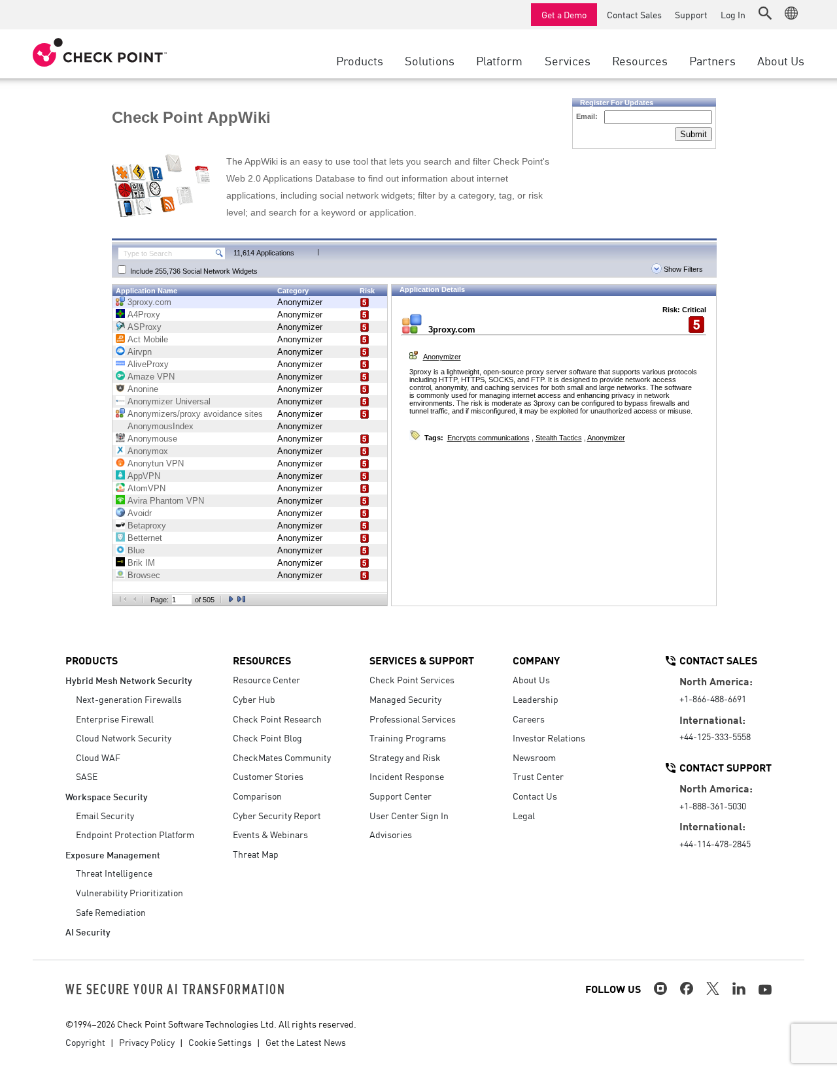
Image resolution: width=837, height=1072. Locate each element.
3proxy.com (149, 302)
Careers (529, 718)
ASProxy (145, 327)
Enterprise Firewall (115, 718)
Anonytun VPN (156, 463)
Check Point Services (411, 679)
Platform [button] (499, 60)
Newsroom (534, 757)
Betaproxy (147, 525)
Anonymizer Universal (169, 401)
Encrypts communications (488, 438)
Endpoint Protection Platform (135, 834)
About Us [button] (780, 60)
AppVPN (144, 476)
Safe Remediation (111, 911)
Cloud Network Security (123, 737)
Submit (693, 134)
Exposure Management (112, 854)
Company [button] (536, 660)
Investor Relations (549, 737)
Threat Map (256, 853)
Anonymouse (152, 439)
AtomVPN (146, 488)
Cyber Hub (254, 699)
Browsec (144, 575)
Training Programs (407, 737)
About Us (531, 679)
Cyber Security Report (277, 815)
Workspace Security (106, 796)
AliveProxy (148, 364)
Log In (733, 14)
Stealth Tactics (559, 438)
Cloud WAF (98, 757)
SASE (86, 776)
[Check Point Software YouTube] (765, 989)
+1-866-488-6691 (712, 698)
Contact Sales (634, 14)
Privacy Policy (147, 1041)
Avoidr (140, 513)
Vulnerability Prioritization (129, 892)
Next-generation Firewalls (129, 699)
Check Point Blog (267, 737)
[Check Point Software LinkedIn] (738, 988)
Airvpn (140, 352)
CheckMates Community (282, 757)
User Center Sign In (409, 815)
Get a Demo (564, 14)
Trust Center (538, 776)
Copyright (85, 1041)
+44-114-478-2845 (715, 843)
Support (691, 14)
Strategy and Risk (405, 757)
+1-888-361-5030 (712, 805)
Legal (524, 815)
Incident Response (406, 776)
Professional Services (412, 718)
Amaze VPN (151, 377)
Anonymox (148, 451)
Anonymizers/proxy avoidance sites (195, 414)
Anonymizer (299, 302)
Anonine (143, 389)
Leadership (535, 699)
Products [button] (359, 60)
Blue (136, 550)
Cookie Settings (220, 1041)
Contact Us (535, 795)
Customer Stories (268, 776)
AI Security (88, 931)
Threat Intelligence (114, 872)
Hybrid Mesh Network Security (128, 680)
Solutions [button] (429, 60)
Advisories (390, 834)
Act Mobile (148, 339)
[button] (765, 13)
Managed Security (405, 699)
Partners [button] (712, 60)
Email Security (105, 815)
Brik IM (141, 563)
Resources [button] (640, 60)
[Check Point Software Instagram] (660, 988)
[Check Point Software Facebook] (686, 988)
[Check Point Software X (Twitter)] (712, 988)
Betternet (145, 538)
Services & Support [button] (421, 660)
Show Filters (682, 269)
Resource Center (266, 679)
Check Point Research (277, 718)
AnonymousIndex (161, 426)
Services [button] (567, 60)
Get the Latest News (305, 1041)
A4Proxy (144, 314)
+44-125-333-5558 (715, 736)
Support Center (400, 795)
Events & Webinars (270, 834)
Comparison (257, 795)
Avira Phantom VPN (166, 501)
